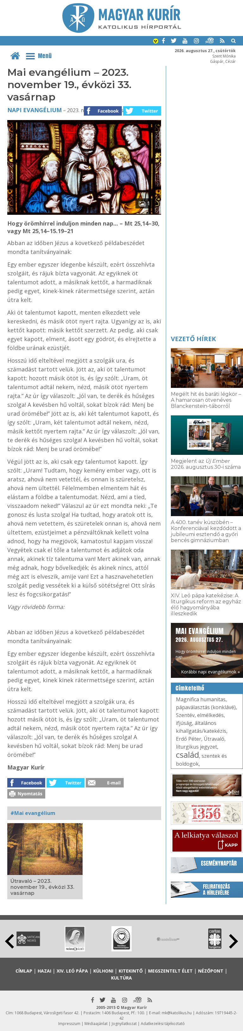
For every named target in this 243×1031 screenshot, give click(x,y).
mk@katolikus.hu (177, 1013)
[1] (84, 212)
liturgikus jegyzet (196, 746)
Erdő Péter (188, 738)
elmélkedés (210, 715)
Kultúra (121, 978)
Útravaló (214, 738)
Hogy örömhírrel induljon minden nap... (206, 643)
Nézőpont (210, 971)
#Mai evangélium (32, 813)
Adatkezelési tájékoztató (163, 1023)
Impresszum (69, 1023)
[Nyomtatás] (26, 796)
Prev (9, 941)
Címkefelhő (190, 688)
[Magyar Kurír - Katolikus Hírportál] (121, 30)
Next (233, 941)
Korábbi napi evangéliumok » (210, 672)
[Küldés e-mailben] (105, 785)
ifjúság (184, 723)
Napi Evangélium (34, 110)
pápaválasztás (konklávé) (206, 707)
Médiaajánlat (96, 1023)
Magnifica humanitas (201, 699)
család (187, 754)
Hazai (44, 971)
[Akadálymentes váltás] (155, 41)
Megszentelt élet (170, 971)
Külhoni (103, 971)
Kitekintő (131, 971)
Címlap (24, 971)
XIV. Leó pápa (72, 971)
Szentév (185, 715)
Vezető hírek (193, 339)
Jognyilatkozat (124, 1023)
